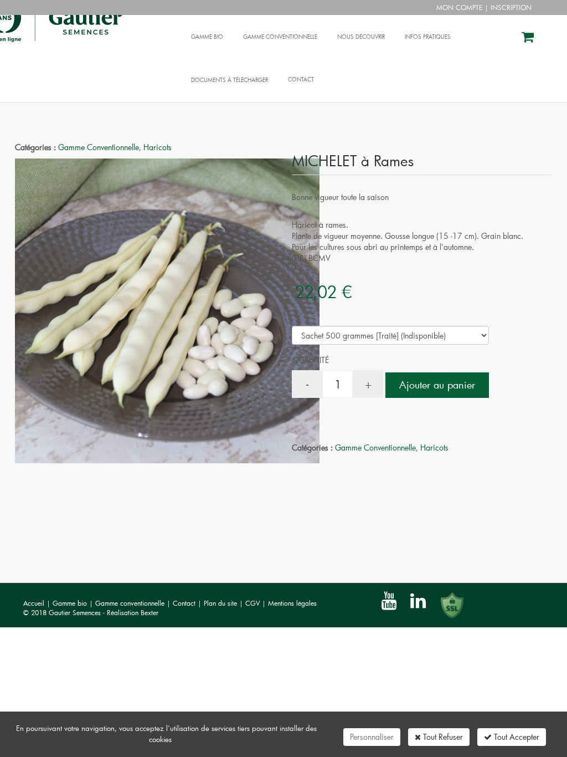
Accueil (33, 603)
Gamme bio (207, 36)
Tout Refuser (442, 737)
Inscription (511, 7)
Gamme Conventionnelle (98, 147)
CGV (253, 603)
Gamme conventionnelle (280, 36)
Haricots (157, 147)
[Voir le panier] (528, 38)
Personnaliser (372, 737)
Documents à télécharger (229, 80)
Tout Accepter (515, 737)
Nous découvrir (361, 36)
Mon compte (459, 7)
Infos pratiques (428, 36)
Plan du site (221, 603)
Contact (185, 603)
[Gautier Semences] (98, 29)
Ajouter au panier (437, 384)
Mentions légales (292, 603)
